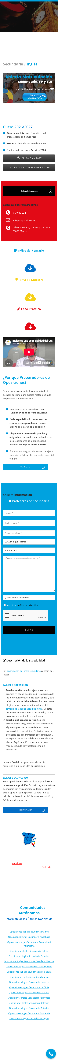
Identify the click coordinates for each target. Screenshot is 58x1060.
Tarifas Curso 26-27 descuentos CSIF (31, 167)
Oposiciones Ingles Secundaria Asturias (29, 1008)
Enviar (29, 629)
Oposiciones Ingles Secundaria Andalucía (29, 936)
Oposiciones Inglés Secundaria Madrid (29, 931)
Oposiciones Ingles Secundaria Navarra (29, 982)
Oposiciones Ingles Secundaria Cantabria (29, 1013)
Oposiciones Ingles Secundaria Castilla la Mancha (29, 961)
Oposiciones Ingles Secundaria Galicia (29, 950)
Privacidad (36, 1054)
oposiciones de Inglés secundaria (24, 670)
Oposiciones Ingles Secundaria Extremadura (29, 971)
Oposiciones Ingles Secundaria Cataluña (29, 992)
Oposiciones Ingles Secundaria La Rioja (29, 987)
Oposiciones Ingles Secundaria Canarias (29, 956)
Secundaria (13, 63)
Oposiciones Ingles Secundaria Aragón (29, 1018)
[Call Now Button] (51, 1054)
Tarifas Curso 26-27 (31, 158)
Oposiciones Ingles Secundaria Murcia (29, 976)
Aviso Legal (25, 1054)
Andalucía (17, 863)
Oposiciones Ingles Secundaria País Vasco (29, 997)
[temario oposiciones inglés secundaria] (29, 267)
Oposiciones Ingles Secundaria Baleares (29, 1002)
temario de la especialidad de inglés (24, 708)
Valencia (47, 867)
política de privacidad (28, 605)
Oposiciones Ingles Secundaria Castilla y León (29, 966)
